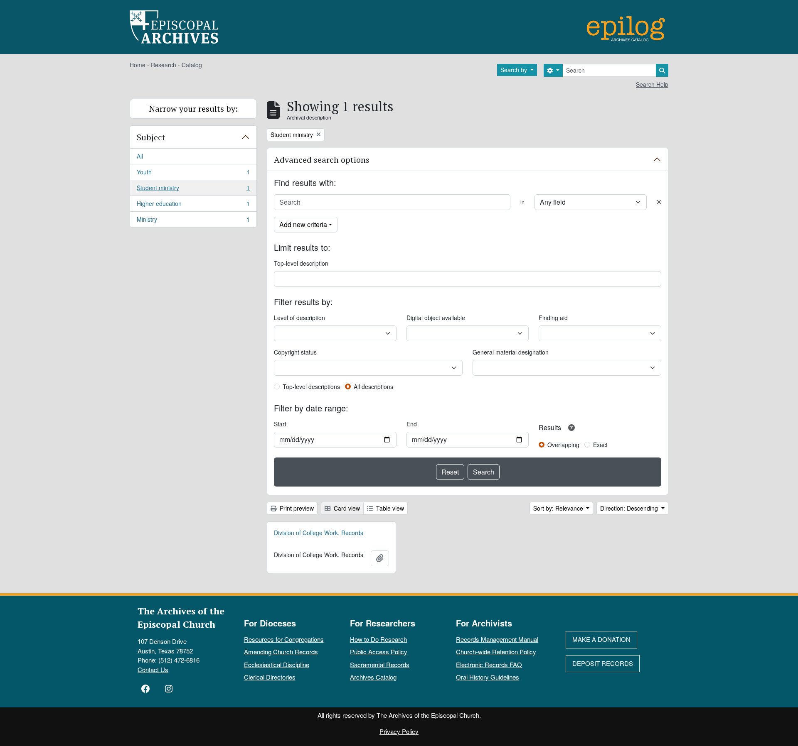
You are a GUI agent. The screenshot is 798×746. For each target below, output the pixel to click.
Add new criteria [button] (303, 224)
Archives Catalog (373, 677)
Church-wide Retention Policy (496, 651)
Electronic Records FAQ (489, 664)
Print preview (296, 508)
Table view (389, 508)
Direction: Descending (630, 508)
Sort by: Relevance (559, 508)
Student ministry (193, 189)
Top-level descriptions (311, 386)
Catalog (192, 65)
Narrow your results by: (193, 108)
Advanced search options (321, 159)
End (411, 424)
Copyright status (295, 352)
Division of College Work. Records (318, 532)
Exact (600, 444)
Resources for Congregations (284, 639)
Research (163, 65)
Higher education (193, 205)
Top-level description (301, 263)
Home (137, 65)
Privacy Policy (399, 731)
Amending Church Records (281, 651)
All (140, 156)
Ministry (193, 221)
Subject (151, 137)
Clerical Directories (270, 677)
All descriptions (373, 386)
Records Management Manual (497, 639)
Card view (346, 508)
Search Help (652, 84)
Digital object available (435, 317)
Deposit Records (602, 663)
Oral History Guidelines (487, 677)
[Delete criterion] (659, 202)
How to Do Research (378, 639)
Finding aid (553, 317)
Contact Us (153, 669)
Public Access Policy (378, 651)
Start (280, 424)
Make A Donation (601, 639)
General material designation (511, 352)
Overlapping (563, 444)
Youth (193, 174)
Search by (514, 70)
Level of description (299, 317)
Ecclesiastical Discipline (276, 664)
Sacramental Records (379, 664)
